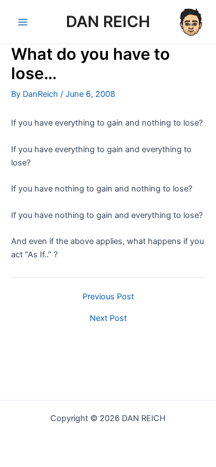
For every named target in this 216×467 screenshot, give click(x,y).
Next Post (108, 318)
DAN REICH (108, 21)
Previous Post (108, 297)
